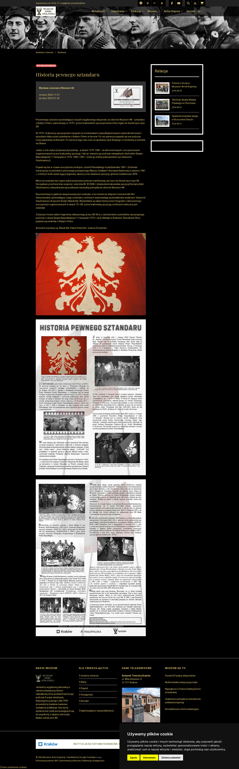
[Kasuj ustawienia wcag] (162, 3)
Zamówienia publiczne (69, 760)
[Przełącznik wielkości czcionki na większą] (148, 3)
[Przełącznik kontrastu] (141, 3)
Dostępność (87, 694)
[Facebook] (172, 3)
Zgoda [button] (133, 757)
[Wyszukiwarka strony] (188, 3)
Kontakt (190, 11)
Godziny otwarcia (90, 675)
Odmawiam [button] (149, 757)
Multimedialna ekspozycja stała (181, 682)
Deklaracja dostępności (93, 760)
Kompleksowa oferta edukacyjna (182, 709)
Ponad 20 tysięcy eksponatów (180, 675)
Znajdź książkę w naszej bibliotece (96, 710)
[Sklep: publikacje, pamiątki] (202, 3)
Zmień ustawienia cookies (13, 767)
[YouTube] (179, 3)
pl (199, 11)
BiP (56, 760)
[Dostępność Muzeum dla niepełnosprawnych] (195, 3)
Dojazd (84, 688)
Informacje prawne (44, 760)
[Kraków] (48, 744)
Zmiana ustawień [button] (170, 757)
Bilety (83, 682)
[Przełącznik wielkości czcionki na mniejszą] (154, 3)
